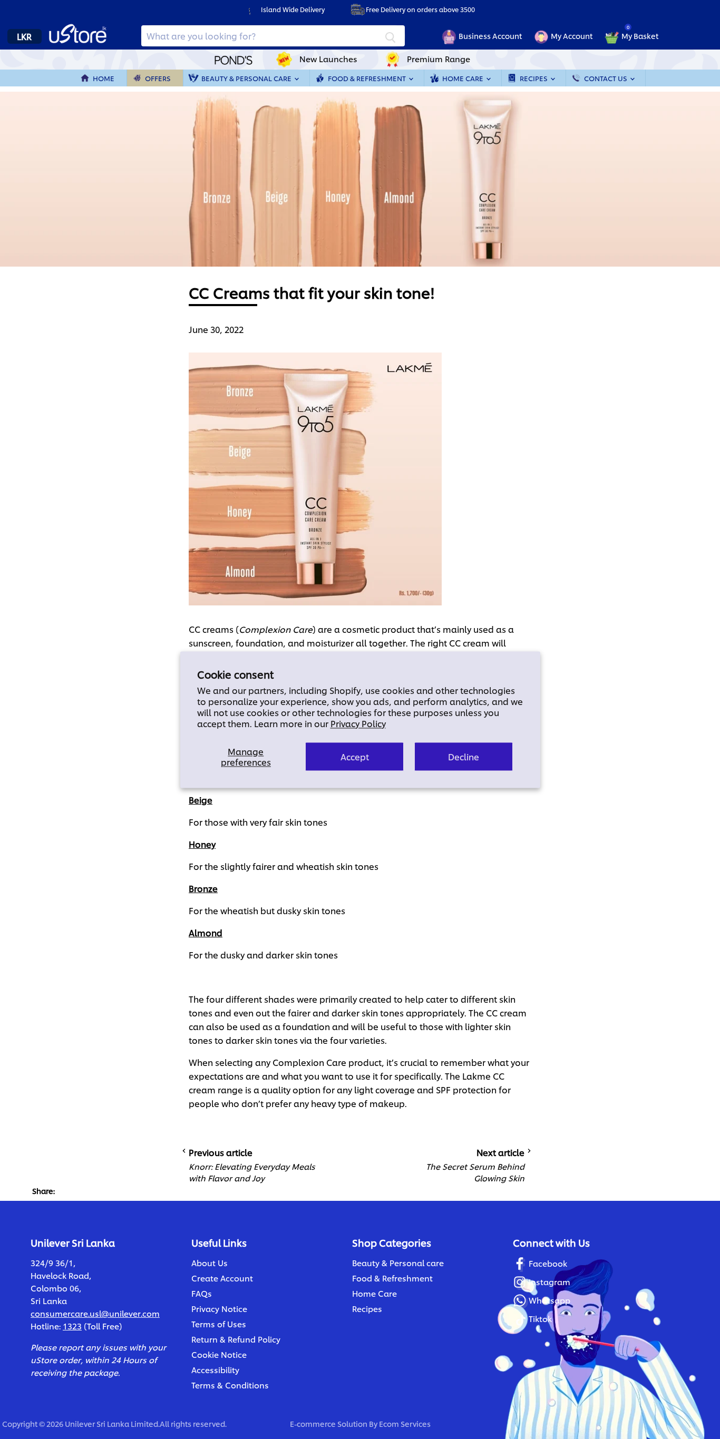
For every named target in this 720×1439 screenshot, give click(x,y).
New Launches (328, 58)
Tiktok (540, 1318)
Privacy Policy (358, 723)
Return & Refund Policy (235, 1339)
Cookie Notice (219, 1354)
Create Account (222, 1278)
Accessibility (215, 1369)
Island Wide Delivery (293, 9)
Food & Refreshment (367, 78)
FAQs (201, 1293)
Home (103, 78)
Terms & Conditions (230, 1385)
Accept (354, 756)
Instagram (549, 1281)
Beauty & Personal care (398, 1262)
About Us (209, 1262)
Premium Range (438, 58)
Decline (463, 756)
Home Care (463, 78)
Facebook (548, 1263)
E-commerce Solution (328, 1423)
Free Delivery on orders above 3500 (420, 9)
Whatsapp (549, 1300)
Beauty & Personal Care (247, 78)
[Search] (390, 35)
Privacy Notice (219, 1308)
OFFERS (158, 78)
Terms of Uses (218, 1323)
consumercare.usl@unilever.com (95, 1313)
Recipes (534, 78)
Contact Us (606, 78)
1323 (72, 1326)
